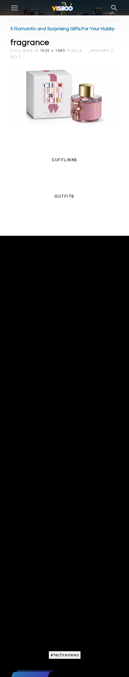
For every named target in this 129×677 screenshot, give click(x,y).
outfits (64, 196)
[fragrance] (64, 97)
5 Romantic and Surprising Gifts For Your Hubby (62, 28)
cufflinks (64, 160)
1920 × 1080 (53, 51)
